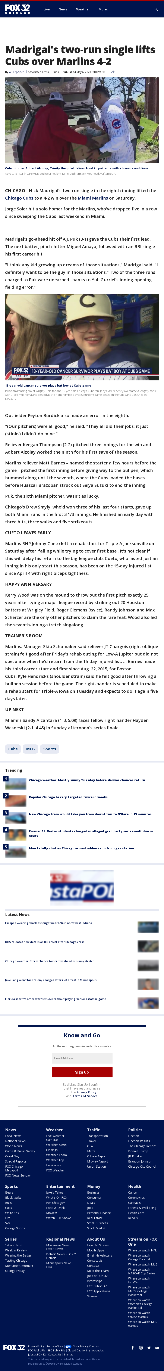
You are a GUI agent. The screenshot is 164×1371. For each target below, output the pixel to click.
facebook (132, 1347)
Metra (91, 1151)
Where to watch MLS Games (142, 1324)
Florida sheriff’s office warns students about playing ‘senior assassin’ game (55, 999)
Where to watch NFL (142, 1250)
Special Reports (15, 1161)
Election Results (139, 1141)
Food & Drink (55, 1208)
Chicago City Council (142, 1166)
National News (15, 1141)
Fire (7, 1218)
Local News (13, 1136)
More (103, 9)
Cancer (133, 1192)
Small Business (97, 1223)
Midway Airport (97, 1161)
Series (11, 1239)
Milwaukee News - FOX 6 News (59, 1247)
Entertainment (60, 1186)
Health (134, 1186)
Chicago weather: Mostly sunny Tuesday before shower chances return (87, 780)
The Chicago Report (142, 1146)
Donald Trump (138, 1151)
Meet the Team (98, 1271)
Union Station (96, 1166)
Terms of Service (84, 1096)
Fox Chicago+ (55, 1203)
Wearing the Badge (18, 1255)
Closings (52, 1150)
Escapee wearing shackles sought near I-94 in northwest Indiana (48, 923)
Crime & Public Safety (20, 1151)
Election (133, 1136)
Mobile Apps (95, 1250)
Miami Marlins (93, 198)
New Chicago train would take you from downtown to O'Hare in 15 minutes (90, 814)
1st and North (14, 1245)
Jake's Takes (54, 1192)
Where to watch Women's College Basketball (140, 1304)
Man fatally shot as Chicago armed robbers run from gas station (81, 848)
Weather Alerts (56, 1145)
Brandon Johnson (140, 1161)
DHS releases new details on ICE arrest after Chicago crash (45, 942)
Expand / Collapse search (156, 9)
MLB (30, 748)
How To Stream (98, 1245)
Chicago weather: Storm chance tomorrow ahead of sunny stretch (49, 961)
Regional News (60, 1239)
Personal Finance (99, 1213)
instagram (141, 1347)
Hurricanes (53, 1165)
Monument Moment (19, 1266)
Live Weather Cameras (55, 1138)
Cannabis (134, 1203)
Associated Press (38, 72)
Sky (7, 1223)
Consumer (94, 1197)
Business (93, 1192)
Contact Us (94, 1260)
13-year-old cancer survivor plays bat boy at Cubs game (48, 385)
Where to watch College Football (139, 1257)
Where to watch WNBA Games (139, 1315)
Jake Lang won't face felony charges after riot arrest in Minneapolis (51, 980)
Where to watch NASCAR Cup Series (141, 1271)
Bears (9, 1192)
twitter (149, 1347)
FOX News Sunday (18, 1175)
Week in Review (16, 1250)
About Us (96, 1239)
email (157, 1347)
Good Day (12, 1156)
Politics (135, 1129)
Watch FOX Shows (59, 1218)
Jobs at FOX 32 (97, 1276)
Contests (93, 1266)
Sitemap (92, 1296)
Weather (54, 1129)
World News (13, 1146)
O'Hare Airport (97, 1156)
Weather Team (56, 1155)
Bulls (8, 1203)
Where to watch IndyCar (139, 1280)
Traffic (93, 1129)
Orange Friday (15, 1271)
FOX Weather (55, 1170)
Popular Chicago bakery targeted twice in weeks (68, 797)
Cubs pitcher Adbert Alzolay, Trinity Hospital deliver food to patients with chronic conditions (76, 168)
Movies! (51, 1213)
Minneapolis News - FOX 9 (59, 1265)
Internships (94, 1281)
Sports (49, 748)
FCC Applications (98, 1291)
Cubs (56, 72)
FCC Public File (97, 1286)
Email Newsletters (99, 1255)
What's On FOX (56, 1197)
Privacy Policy (87, 1092)
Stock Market (96, 1228)
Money (93, 1186)
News (10, 1129)
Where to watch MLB (143, 1264)
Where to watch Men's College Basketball (139, 1291)
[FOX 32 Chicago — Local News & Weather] (19, 9)
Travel (91, 1141)
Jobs (90, 1208)
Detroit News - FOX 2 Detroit (61, 1256)
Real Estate (95, 1218)
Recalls (133, 1218)
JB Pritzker (135, 1156)
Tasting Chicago (16, 1260)
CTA (90, 1146)
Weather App (55, 1160)
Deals (91, 1203)
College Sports (15, 1228)
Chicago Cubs (19, 198)
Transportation (97, 1136)
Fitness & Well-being (142, 1208)
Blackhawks (13, 1197)
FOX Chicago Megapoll (14, 1168)
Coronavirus (136, 1197)
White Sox (12, 1213)
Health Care (136, 1213)
